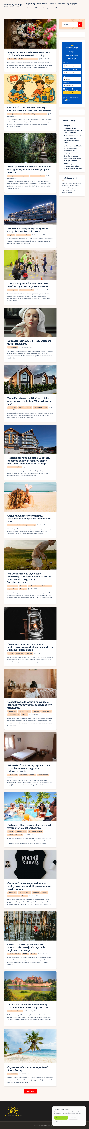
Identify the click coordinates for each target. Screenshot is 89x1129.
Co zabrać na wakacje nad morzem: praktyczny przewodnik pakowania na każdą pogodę (29, 886)
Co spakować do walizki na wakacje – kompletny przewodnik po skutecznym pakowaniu (29, 705)
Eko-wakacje (12, 711)
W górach (11, 235)
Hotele (11, 467)
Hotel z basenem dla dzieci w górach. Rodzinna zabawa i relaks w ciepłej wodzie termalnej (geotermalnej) (28, 460)
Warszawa (33, 59)
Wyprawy (29, 653)
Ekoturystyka (33, 586)
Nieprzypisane (13, 347)
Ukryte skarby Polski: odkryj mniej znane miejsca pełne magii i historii (27, 1006)
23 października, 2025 (39, 235)
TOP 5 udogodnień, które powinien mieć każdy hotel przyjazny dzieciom (28, 285)
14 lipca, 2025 (33, 589)
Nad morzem (12, 407)
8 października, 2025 (26, 347)
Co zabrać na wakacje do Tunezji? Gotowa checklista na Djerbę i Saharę (29, 109)
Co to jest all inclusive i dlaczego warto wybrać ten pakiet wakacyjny (29, 826)
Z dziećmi (30, 290)
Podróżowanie (23, 59)
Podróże (32, 774)
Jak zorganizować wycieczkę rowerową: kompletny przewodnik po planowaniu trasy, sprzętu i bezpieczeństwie (29, 578)
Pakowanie (36, 711)
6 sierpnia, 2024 (25, 1074)
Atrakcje (11, 176)
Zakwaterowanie (43, 774)
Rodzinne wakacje (14, 714)
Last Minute (76, 89)
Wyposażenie (19, 653)
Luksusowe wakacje (24, 711)
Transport (23, 589)
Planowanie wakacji (14, 525)
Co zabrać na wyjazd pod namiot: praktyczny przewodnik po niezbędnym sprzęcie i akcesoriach (30, 647)
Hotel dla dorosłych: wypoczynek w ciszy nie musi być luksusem (27, 230)
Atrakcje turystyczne (22, 176)
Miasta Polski (12, 59)
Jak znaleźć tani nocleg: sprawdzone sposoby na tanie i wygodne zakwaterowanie (28, 768)
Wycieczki (26, 114)
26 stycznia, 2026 (45, 59)
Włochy (33, 953)
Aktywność (23, 586)
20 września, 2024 (31, 1011)
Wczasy (19, 114)
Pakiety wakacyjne (21, 831)
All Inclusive (67, 89)
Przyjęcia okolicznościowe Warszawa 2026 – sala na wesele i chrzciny (28, 54)
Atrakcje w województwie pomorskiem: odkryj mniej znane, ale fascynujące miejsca (30, 169)
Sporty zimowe (13, 589)
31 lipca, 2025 (42, 525)
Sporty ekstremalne (45, 586)
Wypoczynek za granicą (39, 114)
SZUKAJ (71, 93)
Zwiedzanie (19, 1011)
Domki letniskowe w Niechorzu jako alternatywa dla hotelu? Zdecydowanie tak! (29, 401)
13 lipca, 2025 (39, 653)
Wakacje (11, 114)
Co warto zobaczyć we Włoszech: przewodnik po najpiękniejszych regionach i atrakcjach (26, 947)
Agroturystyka (13, 290)
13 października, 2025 (42, 290)
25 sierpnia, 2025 (29, 467)
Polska (11, 1011)
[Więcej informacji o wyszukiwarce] (70, 100)
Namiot (11, 653)
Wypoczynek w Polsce (37, 176)
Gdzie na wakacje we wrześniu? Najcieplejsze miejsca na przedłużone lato (29, 518)
